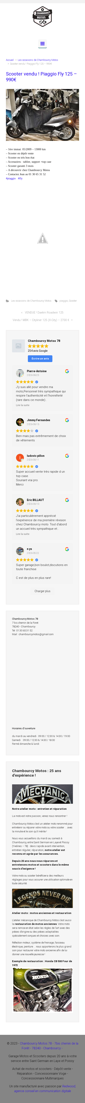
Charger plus (42, 591)
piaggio (64, 300)
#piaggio (11, 178)
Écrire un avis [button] (40, 358)
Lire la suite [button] (22, 405)
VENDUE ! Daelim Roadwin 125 (44, 312)
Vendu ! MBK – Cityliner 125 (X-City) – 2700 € (41, 320)
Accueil (10, 59)
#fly (20, 178)
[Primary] (42, 43)
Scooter (73, 300)
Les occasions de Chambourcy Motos (38, 59)
